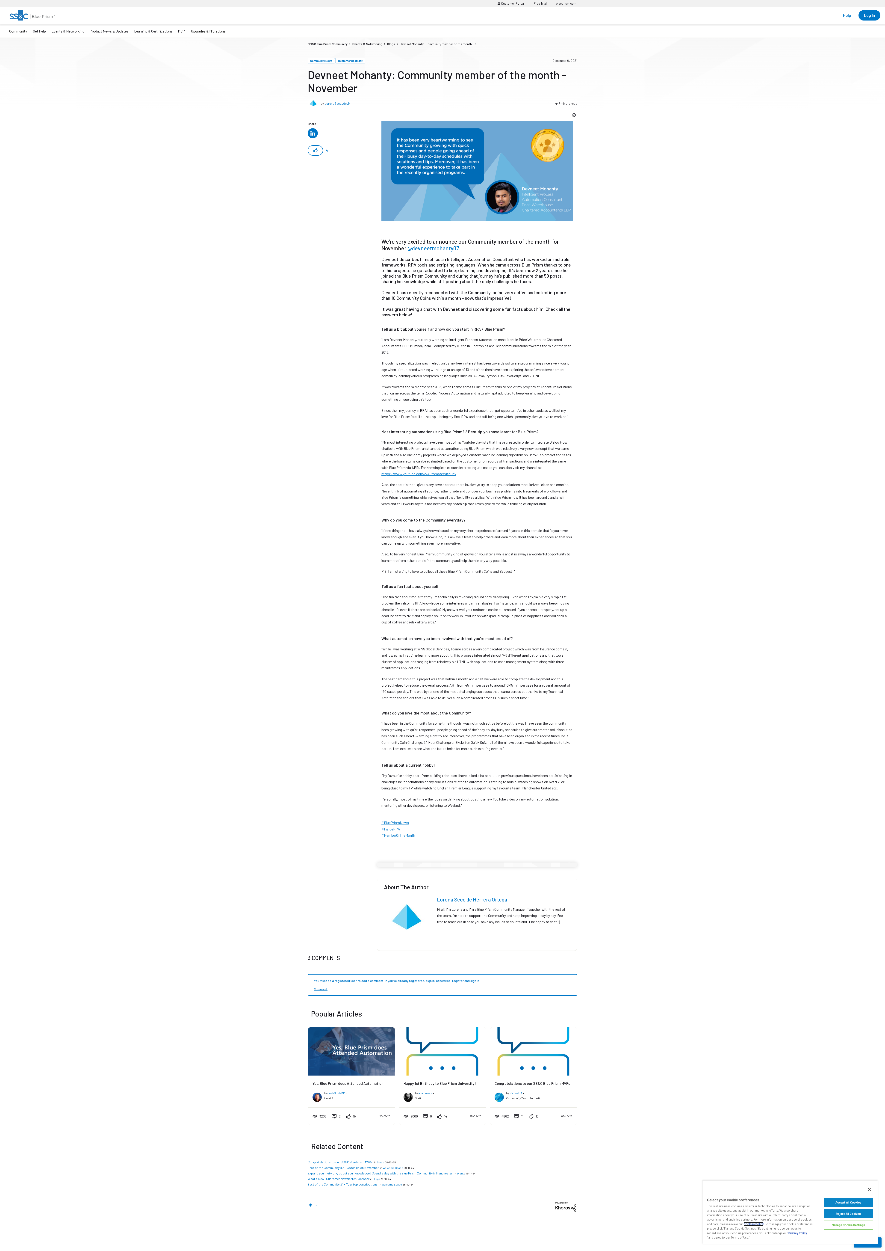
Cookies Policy (754, 1224)
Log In (869, 15)
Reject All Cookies (848, 1213)
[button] (315, 150)
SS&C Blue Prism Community (328, 44)
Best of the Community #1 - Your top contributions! (343, 1184)
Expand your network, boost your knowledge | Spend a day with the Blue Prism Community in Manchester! (380, 1173)
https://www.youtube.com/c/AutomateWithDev (418, 473)
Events (461, 1173)
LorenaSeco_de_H (337, 103)
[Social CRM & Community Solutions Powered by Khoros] (565, 1206)
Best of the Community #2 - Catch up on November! (343, 1168)
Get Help (39, 31)
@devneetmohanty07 (433, 248)
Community (18, 31)
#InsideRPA (390, 829)
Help (847, 15)
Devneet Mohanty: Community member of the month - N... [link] (439, 44)
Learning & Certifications (153, 31)
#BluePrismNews (395, 822)
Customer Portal (512, 3)
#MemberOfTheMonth (398, 835)
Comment (320, 989)
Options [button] (573, 116)
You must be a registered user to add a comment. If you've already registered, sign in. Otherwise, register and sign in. (397, 981)
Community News (321, 60)
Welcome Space (393, 1167)
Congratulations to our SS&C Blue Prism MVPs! (533, 1083)
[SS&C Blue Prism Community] (32, 15)
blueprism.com (566, 3)
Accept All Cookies (848, 1202)
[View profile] (317, 1096)
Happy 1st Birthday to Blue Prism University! (440, 1083)
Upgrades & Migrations (208, 31)
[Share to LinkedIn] (313, 133)
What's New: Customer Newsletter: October (338, 1179)
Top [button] (316, 1205)
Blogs (391, 44)
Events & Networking (67, 31)
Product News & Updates (109, 31)
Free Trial (540, 3)
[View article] (351, 1051)
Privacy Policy (797, 1233)
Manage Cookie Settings (848, 1225)
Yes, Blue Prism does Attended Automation (348, 1083)
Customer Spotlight (350, 60)
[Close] (869, 1189)
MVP (181, 31)
